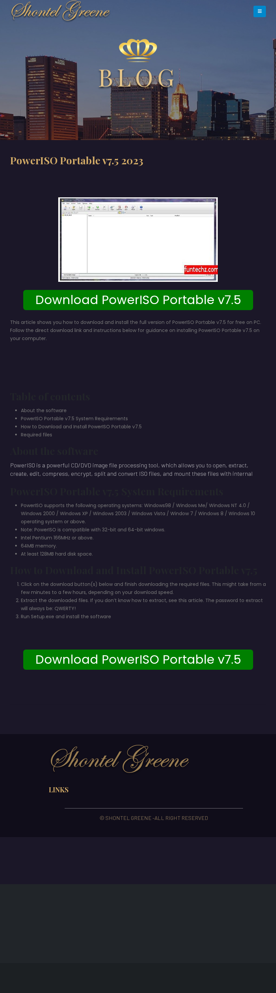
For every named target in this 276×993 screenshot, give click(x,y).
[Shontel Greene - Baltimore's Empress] (60, 11)
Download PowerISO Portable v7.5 (138, 299)
